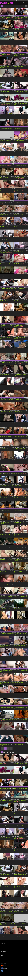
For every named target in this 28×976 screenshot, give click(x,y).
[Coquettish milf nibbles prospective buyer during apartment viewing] (7, 98)
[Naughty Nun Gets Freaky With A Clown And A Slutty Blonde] (7, 332)
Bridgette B (9, 54)
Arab (15, 226)
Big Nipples (5, 313)
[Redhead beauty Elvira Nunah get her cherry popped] (21, 159)
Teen (7, 115)
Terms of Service (4, 946)
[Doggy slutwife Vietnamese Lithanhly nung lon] (7, 664)
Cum (18, 17)
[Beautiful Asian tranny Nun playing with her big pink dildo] (21, 282)
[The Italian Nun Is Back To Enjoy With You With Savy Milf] (7, 381)
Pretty (26, 596)
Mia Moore (19, 838)
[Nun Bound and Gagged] (21, 245)
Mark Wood (23, 277)
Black (15, 362)
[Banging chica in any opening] (7, 147)
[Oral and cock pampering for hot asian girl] (21, 406)
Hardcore (7, 103)
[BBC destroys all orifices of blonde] (7, 196)
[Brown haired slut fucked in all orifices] (21, 307)
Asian (15, 288)
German (15, 103)
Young (11, 707)
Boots (4, 719)
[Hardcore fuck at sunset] (21, 689)
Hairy (5, 78)
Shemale (2, 67)
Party (22, 66)
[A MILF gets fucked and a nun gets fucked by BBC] (21, 134)
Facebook (5, 968)
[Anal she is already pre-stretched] (7, 208)
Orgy (15, 375)
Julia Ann (18, 42)
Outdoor (9, 350)
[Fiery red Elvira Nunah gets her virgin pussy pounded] (21, 208)
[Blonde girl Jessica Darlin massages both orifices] (21, 430)
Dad (6, 731)
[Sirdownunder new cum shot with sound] (7, 726)
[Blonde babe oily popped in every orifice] (21, 738)
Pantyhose (25, 91)
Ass (4, 42)
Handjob (8, 128)
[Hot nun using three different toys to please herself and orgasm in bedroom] (7, 529)
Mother (26, 103)
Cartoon (18, 362)
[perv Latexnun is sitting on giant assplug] (7, 713)
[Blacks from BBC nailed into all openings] (21, 442)
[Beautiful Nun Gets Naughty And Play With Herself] (7, 110)
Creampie (18, 128)
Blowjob (5, 189)
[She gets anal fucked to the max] (21, 171)
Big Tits (1, 226)
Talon (1, 55)
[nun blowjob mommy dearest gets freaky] (7, 184)
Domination (8, 66)
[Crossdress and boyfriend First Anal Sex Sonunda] (7, 640)
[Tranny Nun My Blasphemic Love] (7, 134)
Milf (16, 29)
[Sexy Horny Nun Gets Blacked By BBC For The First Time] (21, 356)
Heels (18, 78)
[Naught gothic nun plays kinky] (21, 701)
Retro (12, 177)
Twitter (4, 971)
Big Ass (1, 313)
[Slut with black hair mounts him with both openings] (21, 516)
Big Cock (2, 251)
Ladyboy (19, 337)
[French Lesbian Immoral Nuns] (7, 603)
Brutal (8, 399)
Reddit (4, 965)
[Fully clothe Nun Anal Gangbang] (21, 504)
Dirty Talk (4, 177)
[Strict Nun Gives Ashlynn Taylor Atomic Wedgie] (7, 467)
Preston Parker (3, 104)
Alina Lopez (18, 801)
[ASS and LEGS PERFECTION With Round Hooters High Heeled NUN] (7, 307)
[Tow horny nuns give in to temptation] (7, 24)
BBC (1, 152)
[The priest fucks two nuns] (7, 418)
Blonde (3, 54)
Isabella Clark (19, 240)
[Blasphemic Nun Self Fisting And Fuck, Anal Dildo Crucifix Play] (21, 640)
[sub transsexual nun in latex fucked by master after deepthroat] (7, 61)
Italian (20, 91)
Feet (15, 91)
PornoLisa (26, 28)
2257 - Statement (4, 948)
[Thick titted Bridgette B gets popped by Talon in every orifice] (7, 48)
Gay (22, 54)
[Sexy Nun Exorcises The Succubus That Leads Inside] (21, 713)
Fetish (1, 29)
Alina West (22, 178)
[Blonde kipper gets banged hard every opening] (7, 615)
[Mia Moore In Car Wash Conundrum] (7, 344)
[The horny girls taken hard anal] (21, 184)
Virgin (23, 214)
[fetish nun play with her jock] (21, 603)
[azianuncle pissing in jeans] (7, 504)
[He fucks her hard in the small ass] (21, 233)
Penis (24, 177)
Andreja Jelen (2, 203)
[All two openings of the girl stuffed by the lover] (7, 159)
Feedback (3, 960)
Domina (4, 522)
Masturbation (8, 460)
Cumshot (4, 66)
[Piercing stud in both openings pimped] (21, 677)
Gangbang (18, 510)
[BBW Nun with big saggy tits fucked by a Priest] (7, 319)
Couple (1, 522)
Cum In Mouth (21, 17)
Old (24, 337)
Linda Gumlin (2, 720)
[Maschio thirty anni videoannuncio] (7, 455)
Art (16, 66)
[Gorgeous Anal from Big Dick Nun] (7, 701)
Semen (10, 239)
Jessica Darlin (17, 437)
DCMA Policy (3, 944)
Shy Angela (9, 165)
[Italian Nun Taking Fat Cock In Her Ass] (7, 369)
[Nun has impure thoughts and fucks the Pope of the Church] (21, 122)
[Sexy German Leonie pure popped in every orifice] (7, 258)
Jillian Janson (16, 178)
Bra (18, 313)
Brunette (19, 54)
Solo (10, 140)
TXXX (13, 28)
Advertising (3, 953)
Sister (11, 547)
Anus (1, 584)
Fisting (21, 571)
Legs (9, 313)
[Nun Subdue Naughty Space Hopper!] (7, 652)
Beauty (19, 165)
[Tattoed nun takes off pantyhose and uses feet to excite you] (21, 85)
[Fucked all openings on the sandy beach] (7, 553)
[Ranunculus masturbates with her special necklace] (7, 356)
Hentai (25, 362)
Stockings (2, 240)
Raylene (15, 79)
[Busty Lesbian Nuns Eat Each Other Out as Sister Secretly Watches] (7, 541)
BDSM (15, 17)
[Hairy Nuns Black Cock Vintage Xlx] (21, 627)
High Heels (22, 78)
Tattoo (24, 584)
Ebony (5, 17)
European (4, 423)
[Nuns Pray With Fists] (21, 566)
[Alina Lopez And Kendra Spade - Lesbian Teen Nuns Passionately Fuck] (7, 36)
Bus (3, 17)
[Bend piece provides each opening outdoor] (7, 566)
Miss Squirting (9, 252)
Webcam (16, 55)
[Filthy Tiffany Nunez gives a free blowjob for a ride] (21, 381)
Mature (26, 17)
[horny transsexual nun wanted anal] (7, 295)
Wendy (24, 263)
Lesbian (4, 29)
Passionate (9, 42)
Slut (1, 338)
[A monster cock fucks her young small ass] (21, 258)
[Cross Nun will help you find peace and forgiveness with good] (7, 282)
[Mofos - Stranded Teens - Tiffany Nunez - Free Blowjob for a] (21, 455)
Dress (8, 485)
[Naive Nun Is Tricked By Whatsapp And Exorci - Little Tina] (7, 122)
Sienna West (22, 29)
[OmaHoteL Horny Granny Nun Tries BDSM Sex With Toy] (21, 541)
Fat (6, 374)
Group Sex (20, 670)
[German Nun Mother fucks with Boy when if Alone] (21, 98)
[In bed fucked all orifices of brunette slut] (21, 393)
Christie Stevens (21, 79)
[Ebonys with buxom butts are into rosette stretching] (7, 11)
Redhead (24, 165)
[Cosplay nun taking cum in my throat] (21, 11)
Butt (17, 288)
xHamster (26, 16)
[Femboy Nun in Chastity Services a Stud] (7, 479)
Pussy (6, 165)
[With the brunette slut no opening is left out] (21, 344)
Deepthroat (19, 251)
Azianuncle (2, 511)
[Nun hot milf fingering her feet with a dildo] (21, 110)
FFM (8, 17)
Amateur (1, 42)
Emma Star (8, 104)
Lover (1, 165)
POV (6, 252)
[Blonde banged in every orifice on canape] (21, 295)
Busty (1, 177)
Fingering (20, 115)
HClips (12, 40)
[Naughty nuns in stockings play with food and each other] (7, 492)
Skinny (15, 887)
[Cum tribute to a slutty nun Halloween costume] (21, 479)
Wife (26, 584)
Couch (15, 78)
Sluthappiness (19, 18)
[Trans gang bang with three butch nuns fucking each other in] (21, 369)
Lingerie (4, 362)
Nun (10, 17)
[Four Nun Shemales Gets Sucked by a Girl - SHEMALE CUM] (7, 590)
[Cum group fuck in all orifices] (21, 61)
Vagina (15, 326)
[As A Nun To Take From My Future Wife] (21, 578)
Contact (2, 958)
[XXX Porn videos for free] (7, 2)
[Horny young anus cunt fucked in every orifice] (7, 578)
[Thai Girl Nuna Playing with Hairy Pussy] (7, 406)
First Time (22, 362)
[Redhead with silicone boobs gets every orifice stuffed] (21, 319)
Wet (9, 91)
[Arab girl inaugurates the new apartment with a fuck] (21, 221)
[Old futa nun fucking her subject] (21, 615)
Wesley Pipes (5, 18)
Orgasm (11, 226)
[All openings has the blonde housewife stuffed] (21, 492)
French (1, 608)
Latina (3, 152)
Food (1, 497)
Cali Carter (18, 277)
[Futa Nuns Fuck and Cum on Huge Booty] (21, 147)
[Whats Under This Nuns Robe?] (7, 73)
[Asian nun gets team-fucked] (7, 677)
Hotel (21, 547)
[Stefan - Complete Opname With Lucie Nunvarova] (21, 48)
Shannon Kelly (20, 326)
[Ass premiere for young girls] (21, 270)
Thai (11, 411)
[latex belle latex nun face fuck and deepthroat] (21, 418)
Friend (7, 645)
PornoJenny (11, 16)
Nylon (21, 226)
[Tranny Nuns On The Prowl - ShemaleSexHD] (21, 664)
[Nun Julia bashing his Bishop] (21, 36)
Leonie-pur (2, 264)
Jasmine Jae (21, 190)
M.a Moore (23, 838)
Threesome (2, 190)
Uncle (10, 510)
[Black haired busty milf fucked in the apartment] (21, 24)
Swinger (10, 670)
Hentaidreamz (18, 363)
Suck (9, 596)
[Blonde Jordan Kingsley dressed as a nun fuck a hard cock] (7, 393)
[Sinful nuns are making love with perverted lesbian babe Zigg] (21, 196)
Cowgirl (4, 337)
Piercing (21, 682)
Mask (10, 719)
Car (16, 140)
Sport (8, 510)
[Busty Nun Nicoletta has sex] (7, 171)
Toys (11, 300)
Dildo (15, 115)
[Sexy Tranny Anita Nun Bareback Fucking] (21, 332)
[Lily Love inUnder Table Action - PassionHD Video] (7, 442)
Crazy (1, 239)
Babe (19, 202)
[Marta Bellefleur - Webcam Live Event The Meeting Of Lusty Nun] (7, 627)
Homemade (2, 252)
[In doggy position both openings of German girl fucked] (21, 652)
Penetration (20, 177)
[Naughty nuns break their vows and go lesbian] (7, 270)
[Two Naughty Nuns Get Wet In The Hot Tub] (7, 85)
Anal (1, 17)
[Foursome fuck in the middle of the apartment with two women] (21, 467)
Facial (5, 128)
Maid (7, 177)
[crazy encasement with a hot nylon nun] (7, 233)
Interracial (7, 202)
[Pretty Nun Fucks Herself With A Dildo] (7, 689)
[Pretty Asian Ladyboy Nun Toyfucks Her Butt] (21, 590)
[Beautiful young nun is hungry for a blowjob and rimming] (7, 738)
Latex (26, 423)
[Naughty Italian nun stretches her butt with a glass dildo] (7, 221)
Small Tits (6, 707)
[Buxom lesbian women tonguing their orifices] (21, 73)
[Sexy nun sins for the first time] (7, 245)
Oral (21, 411)
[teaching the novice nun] (7, 516)
